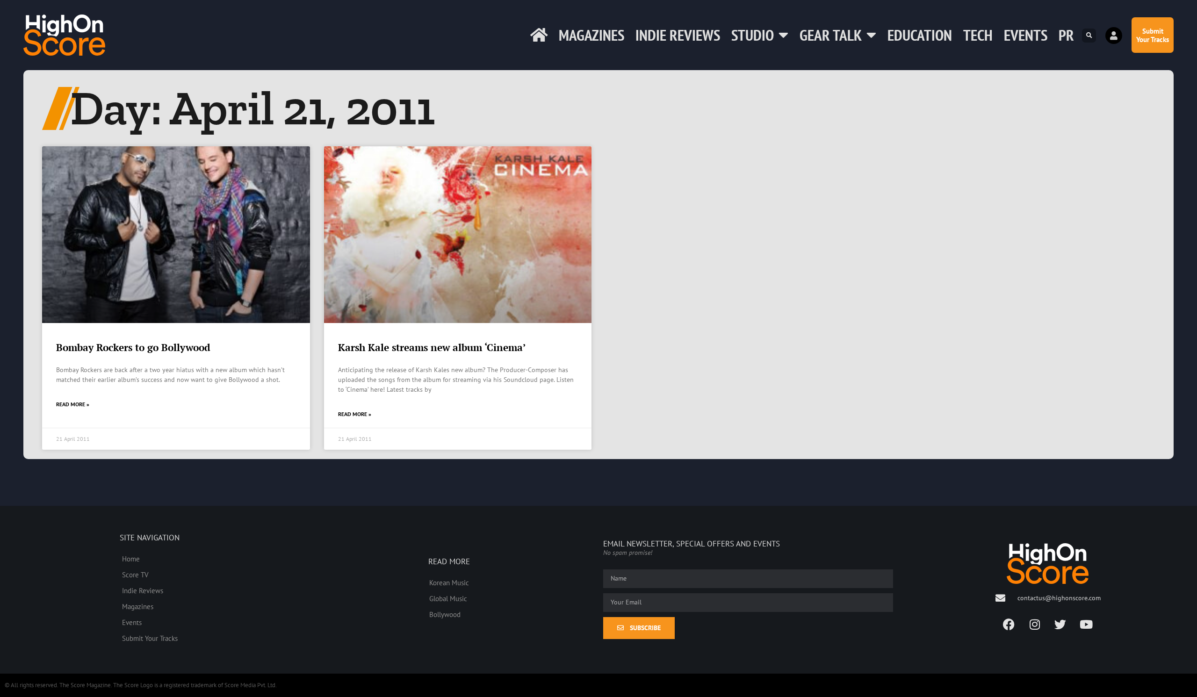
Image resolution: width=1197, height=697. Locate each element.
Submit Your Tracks (150, 638)
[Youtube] (1086, 624)
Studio (752, 35)
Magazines (591, 35)
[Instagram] (1034, 624)
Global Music (448, 598)
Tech (978, 35)
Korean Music (449, 582)
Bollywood (445, 614)
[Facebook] (1009, 624)
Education (919, 35)
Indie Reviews (677, 35)
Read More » (72, 404)
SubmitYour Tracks (1152, 35)
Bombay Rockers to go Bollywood (133, 347)
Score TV (135, 574)
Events (1025, 35)
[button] (1089, 36)
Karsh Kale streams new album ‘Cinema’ (432, 347)
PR (1066, 35)
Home (131, 558)
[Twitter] (1060, 624)
